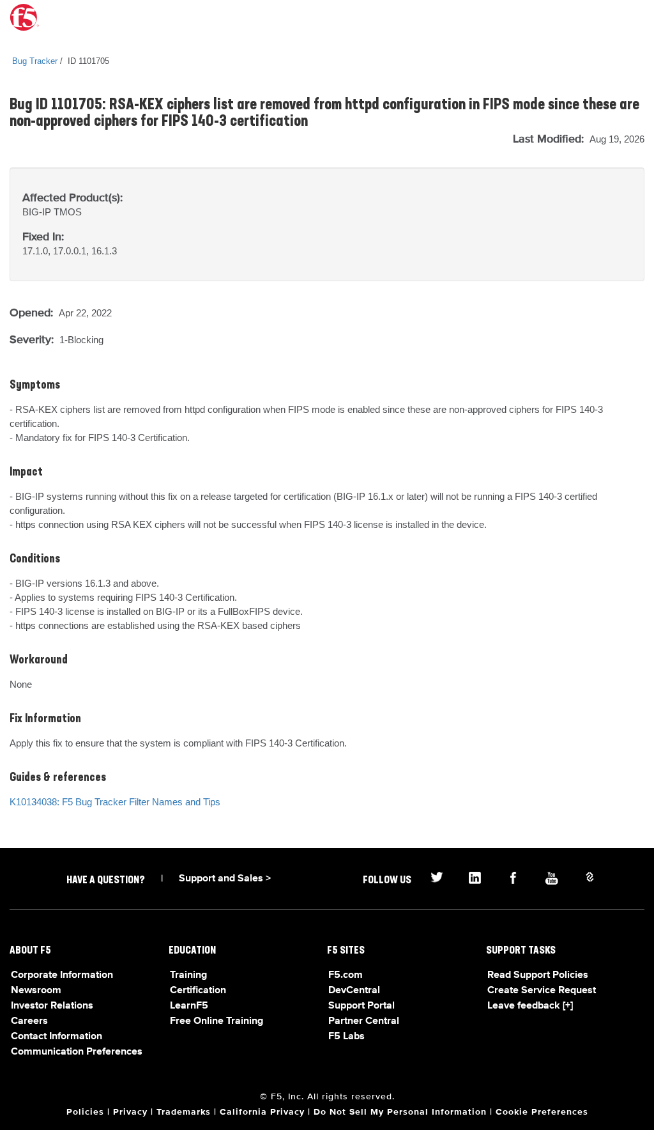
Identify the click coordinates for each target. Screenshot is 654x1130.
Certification (198, 991)
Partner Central (363, 1021)
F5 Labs (346, 1037)
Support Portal (361, 1006)
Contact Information (56, 1037)
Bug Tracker (34, 61)
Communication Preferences (76, 1052)
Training (188, 975)
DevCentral (354, 991)
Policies (85, 1112)
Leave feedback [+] (530, 1006)
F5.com (345, 975)
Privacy (130, 1112)
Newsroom (36, 991)
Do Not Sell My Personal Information (400, 1112)
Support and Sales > (225, 879)
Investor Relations (52, 1006)
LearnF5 (189, 1006)
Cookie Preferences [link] (542, 1112)
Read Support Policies (537, 975)
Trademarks (183, 1112)
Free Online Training (216, 1021)
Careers (29, 1021)
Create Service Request (541, 991)
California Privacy (262, 1112)
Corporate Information (62, 975)
